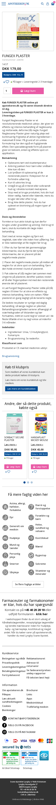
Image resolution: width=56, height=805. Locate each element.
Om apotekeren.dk (12, 690)
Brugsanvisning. (11, 356)
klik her (42, 614)
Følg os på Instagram (21, 732)
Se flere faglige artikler (28, 584)
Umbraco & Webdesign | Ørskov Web (28, 799)
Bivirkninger (9, 710)
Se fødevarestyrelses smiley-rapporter (39, 672)
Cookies (6, 706)
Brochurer (32, 690)
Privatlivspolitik (11, 662)
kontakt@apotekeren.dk (24, 718)
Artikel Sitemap (11, 768)
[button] (3, 3)
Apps (29, 698)
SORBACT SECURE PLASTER (14, 439)
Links (29, 694)
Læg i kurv (30, 90)
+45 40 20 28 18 (34, 610)
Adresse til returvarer (33, 664)
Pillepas (6, 694)
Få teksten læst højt (38, 677)
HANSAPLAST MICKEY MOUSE (39, 439)
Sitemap (27, 768)
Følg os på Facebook (21, 725)
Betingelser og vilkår (13, 658)
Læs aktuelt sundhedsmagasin (12, 700)
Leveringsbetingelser (14, 666)
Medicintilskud (35, 702)
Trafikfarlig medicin (37, 706)
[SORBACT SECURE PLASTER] (14, 424)
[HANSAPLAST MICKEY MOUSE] (41, 424)
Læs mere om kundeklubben (21, 388)
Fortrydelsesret (11, 675)
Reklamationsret (36, 658)
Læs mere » (10, 444)
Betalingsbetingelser (14, 671)
